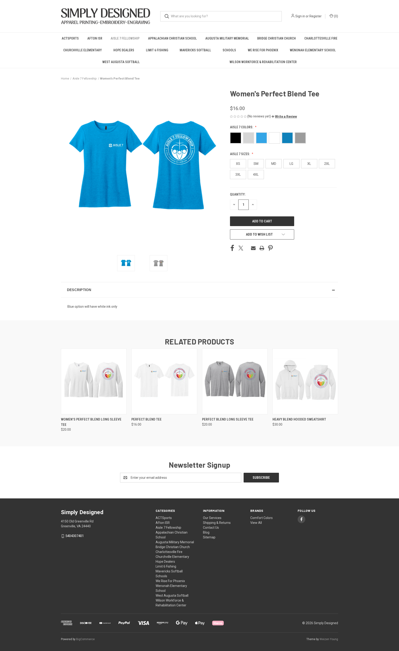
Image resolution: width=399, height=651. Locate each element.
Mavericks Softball (195, 50)
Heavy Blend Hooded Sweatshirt (299, 419)
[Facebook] (232, 248)
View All (256, 523)
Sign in (300, 16)
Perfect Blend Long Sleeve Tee (228, 419)
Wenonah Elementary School (313, 50)
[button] (284, 116)
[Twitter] (241, 248)
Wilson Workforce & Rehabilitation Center (263, 62)
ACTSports (70, 38)
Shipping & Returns (217, 523)
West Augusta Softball (121, 62)
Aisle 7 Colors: (242, 127)
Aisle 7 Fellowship (125, 38)
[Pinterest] (270, 248)
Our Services (212, 518)
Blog (206, 532)
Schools (229, 50)
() (335, 16)
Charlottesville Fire (320, 38)
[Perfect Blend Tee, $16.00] (164, 381)
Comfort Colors (261, 518)
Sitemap (209, 537)
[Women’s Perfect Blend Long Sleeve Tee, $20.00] (94, 381)
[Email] (253, 248)
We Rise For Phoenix (263, 50)
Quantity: (237, 194)
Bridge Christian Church (276, 38)
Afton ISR (94, 38)
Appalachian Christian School (172, 38)
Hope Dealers (123, 50)
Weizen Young (329, 639)
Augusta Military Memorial (227, 38)
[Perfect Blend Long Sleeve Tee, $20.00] (235, 381)
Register (315, 16)
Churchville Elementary (82, 50)
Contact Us (211, 527)
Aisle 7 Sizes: (240, 154)
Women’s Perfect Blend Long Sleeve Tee (91, 422)
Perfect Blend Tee (146, 419)
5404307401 (74, 536)
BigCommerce (85, 639)
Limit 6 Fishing (157, 50)
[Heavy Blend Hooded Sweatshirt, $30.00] (305, 381)
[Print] (262, 248)
